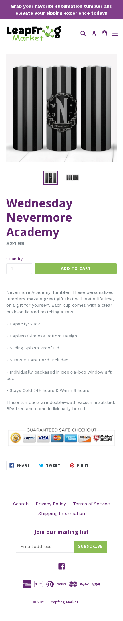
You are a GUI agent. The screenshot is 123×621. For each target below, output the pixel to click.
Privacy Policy (51, 503)
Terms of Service (91, 503)
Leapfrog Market (63, 602)
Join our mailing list (61, 531)
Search (21, 503)
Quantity (14, 258)
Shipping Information (61, 513)
